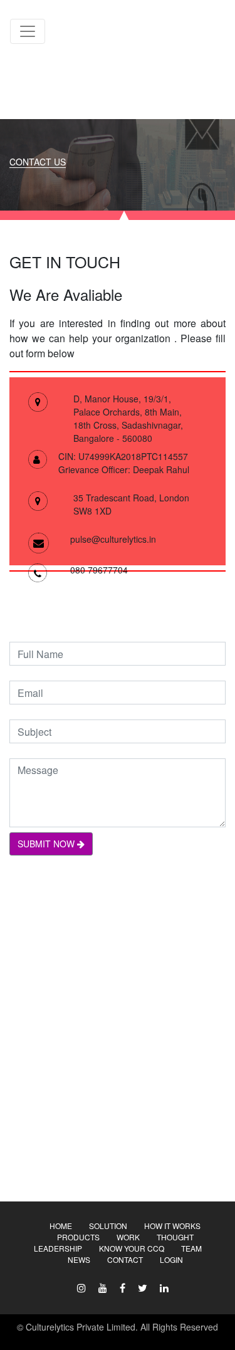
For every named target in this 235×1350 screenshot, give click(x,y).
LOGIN (171, 1259)
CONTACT (125, 1259)
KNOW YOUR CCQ (131, 1248)
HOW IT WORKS (172, 1225)
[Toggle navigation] (27, 31)
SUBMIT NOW (47, 843)
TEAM (191, 1248)
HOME (61, 1225)
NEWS (79, 1259)
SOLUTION (108, 1225)
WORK (128, 1237)
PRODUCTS (78, 1237)
